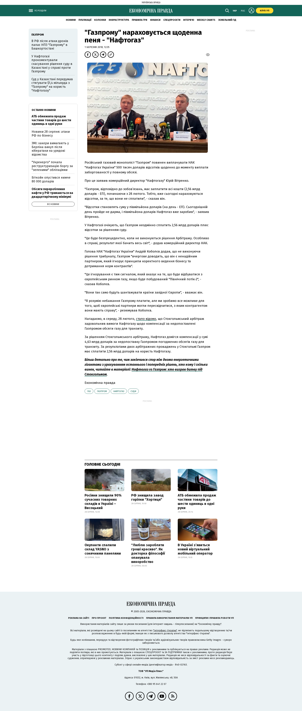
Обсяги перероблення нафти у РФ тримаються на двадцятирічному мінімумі (52, 192)
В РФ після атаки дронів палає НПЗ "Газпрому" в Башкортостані (49, 44)
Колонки (100, 19)
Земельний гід (227, 19)
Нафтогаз (118, 391)
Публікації (84, 19)
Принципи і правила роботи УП (214, 618)
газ (89, 391)
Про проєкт (99, 618)
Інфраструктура (119, 19)
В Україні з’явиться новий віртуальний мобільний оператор (195, 549)
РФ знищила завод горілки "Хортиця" (147, 497)
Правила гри (139, 19)
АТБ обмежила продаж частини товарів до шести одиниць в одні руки (197, 501)
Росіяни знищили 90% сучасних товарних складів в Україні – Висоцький (103, 501)
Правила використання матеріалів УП (169, 618)
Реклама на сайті (78, 618)
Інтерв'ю (188, 19)
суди (133, 391)
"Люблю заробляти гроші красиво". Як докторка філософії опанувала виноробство (148, 553)
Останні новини (44, 110)
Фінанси (155, 19)
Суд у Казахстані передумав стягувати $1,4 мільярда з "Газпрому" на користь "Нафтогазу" (52, 84)
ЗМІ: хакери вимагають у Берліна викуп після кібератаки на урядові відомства (50, 148)
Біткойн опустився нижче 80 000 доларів (51, 179)
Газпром (102, 391)
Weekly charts (206, 19)
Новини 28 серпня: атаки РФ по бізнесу (51, 133)
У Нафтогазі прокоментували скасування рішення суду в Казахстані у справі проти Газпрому (51, 63)
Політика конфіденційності (126, 618)
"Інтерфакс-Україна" (165, 630)
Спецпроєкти (171, 19)
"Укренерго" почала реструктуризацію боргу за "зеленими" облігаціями (52, 166)
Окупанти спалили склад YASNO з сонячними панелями (103, 549)
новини (71, 19)
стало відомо (146, 319)
